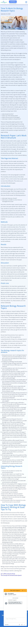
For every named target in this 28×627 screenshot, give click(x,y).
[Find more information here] (15, 607)
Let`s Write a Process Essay (8, 573)
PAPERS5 (13, 2)
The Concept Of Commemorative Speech (11, 575)
